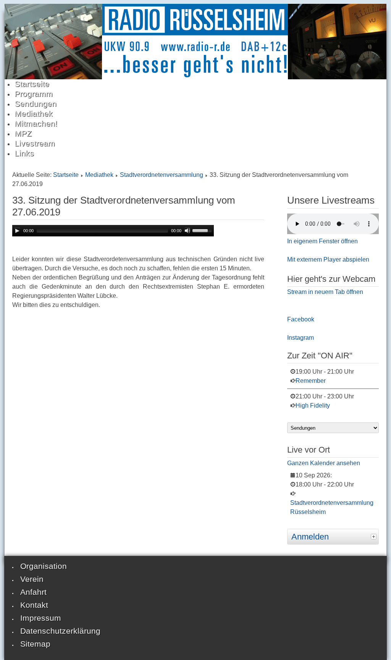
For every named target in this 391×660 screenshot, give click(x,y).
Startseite (66, 175)
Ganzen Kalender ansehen (323, 463)
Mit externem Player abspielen (328, 259)
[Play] (17, 231)
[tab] (374, 535)
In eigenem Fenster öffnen (322, 241)
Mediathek (99, 175)
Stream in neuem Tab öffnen (325, 292)
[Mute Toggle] (187, 231)
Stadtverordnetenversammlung (161, 175)
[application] (113, 230)
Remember (311, 380)
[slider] (203, 230)
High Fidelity (313, 405)
